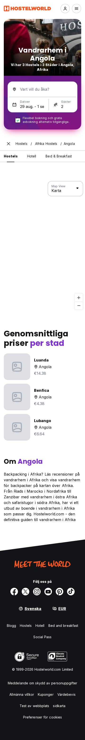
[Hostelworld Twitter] (25, 591)
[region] (42, 245)
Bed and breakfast (63, 626)
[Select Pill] (65, 8)
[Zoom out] (79, 305)
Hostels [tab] (11, 156)
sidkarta (59, 706)
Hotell (40, 626)
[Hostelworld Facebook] (14, 591)
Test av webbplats (34, 706)
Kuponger (46, 694)
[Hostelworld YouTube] (48, 591)
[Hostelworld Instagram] (37, 591)
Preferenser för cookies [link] (42, 717)
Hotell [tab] (31, 156)
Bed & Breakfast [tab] (59, 156)
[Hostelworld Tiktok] (71, 591)
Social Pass (42, 637)
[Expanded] (8, 143)
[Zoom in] (79, 298)
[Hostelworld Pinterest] (59, 591)
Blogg (11, 626)
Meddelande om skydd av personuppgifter (42, 683)
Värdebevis (66, 694)
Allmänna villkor (21, 694)
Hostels (26, 626)
